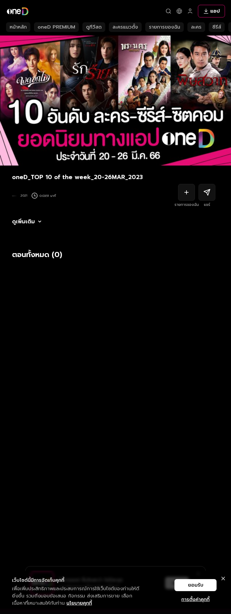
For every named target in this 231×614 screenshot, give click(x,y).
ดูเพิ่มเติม (23, 221)
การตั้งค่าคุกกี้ (195, 599)
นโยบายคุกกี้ (79, 603)
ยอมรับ (195, 585)
